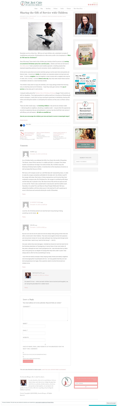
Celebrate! (45, 16)
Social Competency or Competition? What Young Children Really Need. (27, 134)
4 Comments (31, 18)
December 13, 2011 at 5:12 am (38, 154)
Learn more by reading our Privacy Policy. (44, 402)
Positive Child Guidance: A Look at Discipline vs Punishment (60, 134)
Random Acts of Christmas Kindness (45, 93)
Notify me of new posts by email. (31, 358)
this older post (24, 66)
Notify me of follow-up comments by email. (35, 354)
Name (25, 323)
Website (26, 337)
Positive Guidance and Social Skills (57, 16)
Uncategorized (24, 18)
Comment (26, 306)
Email (25, 330)
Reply (24, 194)
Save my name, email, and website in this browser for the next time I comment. (43, 347)
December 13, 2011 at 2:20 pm (38, 204)
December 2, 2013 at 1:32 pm (41, 275)
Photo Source (24, 120)
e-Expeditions (35, 202)
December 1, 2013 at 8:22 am (38, 227)
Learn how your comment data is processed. (54, 369)
